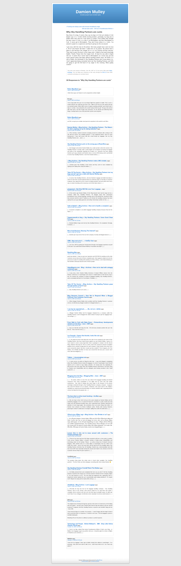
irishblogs (69, 72)
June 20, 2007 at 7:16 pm (73, 162)
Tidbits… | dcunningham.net (76, 357)
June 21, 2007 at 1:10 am (73, 220)
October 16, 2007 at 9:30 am (74, 526)
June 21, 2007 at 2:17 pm (73, 270)
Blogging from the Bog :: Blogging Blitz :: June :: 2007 (85, 376)
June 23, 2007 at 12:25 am (74, 337)
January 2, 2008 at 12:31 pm (74, 540)
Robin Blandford (72, 89)
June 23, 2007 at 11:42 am (74, 358)
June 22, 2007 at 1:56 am (73, 310)
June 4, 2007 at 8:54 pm (73, 118)
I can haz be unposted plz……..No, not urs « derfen (84, 309)
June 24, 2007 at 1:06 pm (73, 416)
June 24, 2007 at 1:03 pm (73, 397)
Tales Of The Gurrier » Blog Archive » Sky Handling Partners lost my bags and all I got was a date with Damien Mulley (90, 173)
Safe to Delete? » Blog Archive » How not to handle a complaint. (88, 206)
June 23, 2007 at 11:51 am (74, 377)
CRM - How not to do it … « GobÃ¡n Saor (80, 241)
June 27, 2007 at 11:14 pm (74, 486)
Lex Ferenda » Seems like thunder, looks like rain (83, 335)
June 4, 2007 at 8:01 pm (73, 90)
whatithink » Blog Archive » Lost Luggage (81, 485)
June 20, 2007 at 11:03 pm (74, 207)
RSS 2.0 (104, 72)
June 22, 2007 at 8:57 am (73, 325)
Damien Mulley (90, 11)
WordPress (99, 560)
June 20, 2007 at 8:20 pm (73, 175)
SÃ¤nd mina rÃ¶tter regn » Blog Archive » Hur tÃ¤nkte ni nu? (87, 414)
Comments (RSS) (95, 561)
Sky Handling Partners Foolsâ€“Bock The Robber (83, 468)
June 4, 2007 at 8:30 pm (73, 100)
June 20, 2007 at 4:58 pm (73, 130)
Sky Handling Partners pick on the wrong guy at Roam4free (86, 144)
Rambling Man (72, 252)
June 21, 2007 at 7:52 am (73, 232)
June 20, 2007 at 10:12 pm (74, 190)
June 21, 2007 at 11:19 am (74, 242)
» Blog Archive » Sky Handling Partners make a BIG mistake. (87, 161)
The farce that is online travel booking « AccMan (83, 396)
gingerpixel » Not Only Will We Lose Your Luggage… (84, 189)
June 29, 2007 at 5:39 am (73, 501)
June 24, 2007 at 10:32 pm (74, 436)
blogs (110, 70)
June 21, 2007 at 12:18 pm (74, 253)
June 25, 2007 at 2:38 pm (73, 457)
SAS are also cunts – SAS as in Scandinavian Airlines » (97, 28)
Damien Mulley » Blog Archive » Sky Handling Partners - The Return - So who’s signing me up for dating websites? (90, 128)
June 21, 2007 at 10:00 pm (74, 287)
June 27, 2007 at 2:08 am (73, 469)
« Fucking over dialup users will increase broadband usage (83, 26)
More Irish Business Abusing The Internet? (81, 231)
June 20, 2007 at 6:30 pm (73, 145)
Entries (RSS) (85, 561)
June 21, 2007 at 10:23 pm (74, 298)
